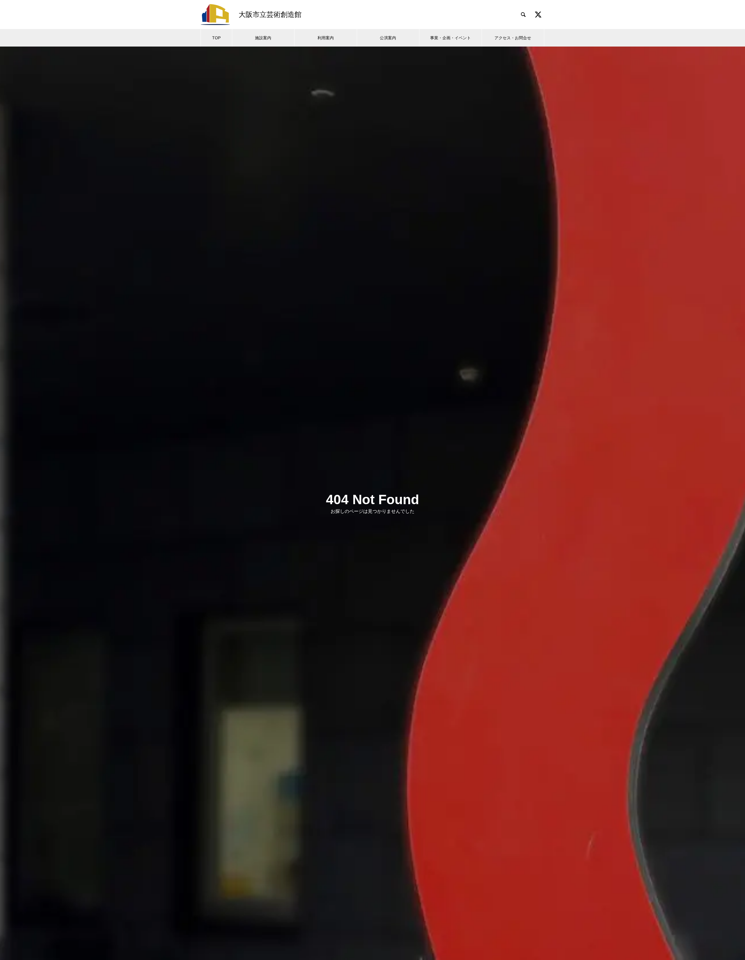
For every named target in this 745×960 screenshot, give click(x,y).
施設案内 (263, 37)
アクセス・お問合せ (512, 37)
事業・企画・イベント (450, 37)
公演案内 (388, 37)
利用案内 (325, 37)
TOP (216, 37)
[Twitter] (538, 14)
